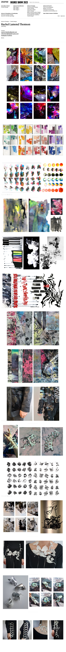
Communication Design (32, 7)
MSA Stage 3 (16, 7)
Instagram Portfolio (6, 35)
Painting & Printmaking (48, 9)
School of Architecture (18, 5)
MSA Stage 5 (16, 9)
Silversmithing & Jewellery (33, 14)
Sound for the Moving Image (7, 15)
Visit (59, 15)
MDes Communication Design (34, 12)
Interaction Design (31, 9)
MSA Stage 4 (16, 8)
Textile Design (30, 15)
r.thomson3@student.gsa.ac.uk (9, 33)
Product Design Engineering (33, 13)
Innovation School (5, 5)
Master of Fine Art (47, 8)
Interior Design (30, 10)
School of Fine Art (47, 5)
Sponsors (63, 15)
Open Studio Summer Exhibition (50, 13)
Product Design (4, 7)
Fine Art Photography (48, 7)
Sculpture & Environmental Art (50, 10)
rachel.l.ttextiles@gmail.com (9, 32)
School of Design (31, 5)
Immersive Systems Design (7, 14)
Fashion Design (30, 8)
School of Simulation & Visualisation (9, 13)
